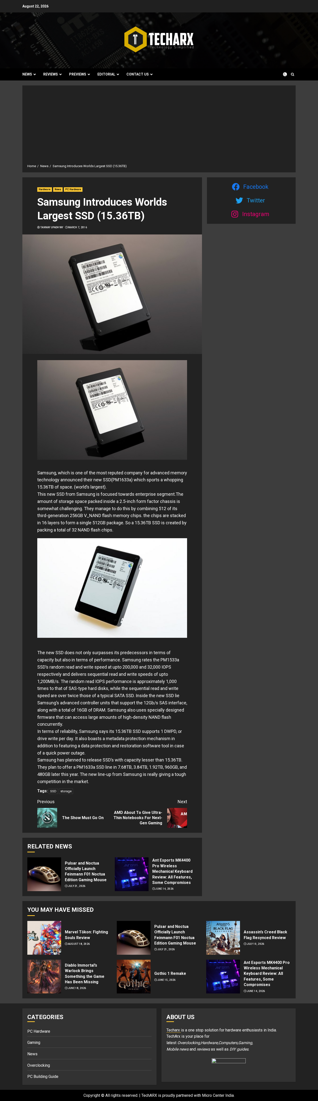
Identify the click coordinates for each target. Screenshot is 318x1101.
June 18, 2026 (77, 988)
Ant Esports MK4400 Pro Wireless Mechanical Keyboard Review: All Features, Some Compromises (172, 871)
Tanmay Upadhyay (51, 227)
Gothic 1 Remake (170, 973)
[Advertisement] (159, 126)
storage (66, 791)
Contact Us (137, 74)
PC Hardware (73, 189)
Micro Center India (218, 1095)
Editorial (106, 74)
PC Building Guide (42, 1076)
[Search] (292, 74)
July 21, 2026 (76, 886)
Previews (77, 74)
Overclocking (38, 1065)
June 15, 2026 (167, 980)
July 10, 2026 (255, 944)
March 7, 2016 (77, 227)
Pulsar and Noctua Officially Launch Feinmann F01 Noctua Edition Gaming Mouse (86, 871)
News (27, 74)
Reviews (50, 74)
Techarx (173, 1030)
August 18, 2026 (79, 944)
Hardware (44, 189)
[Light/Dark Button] (282, 74)
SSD (53, 791)
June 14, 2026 (164, 888)
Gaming (33, 1042)
